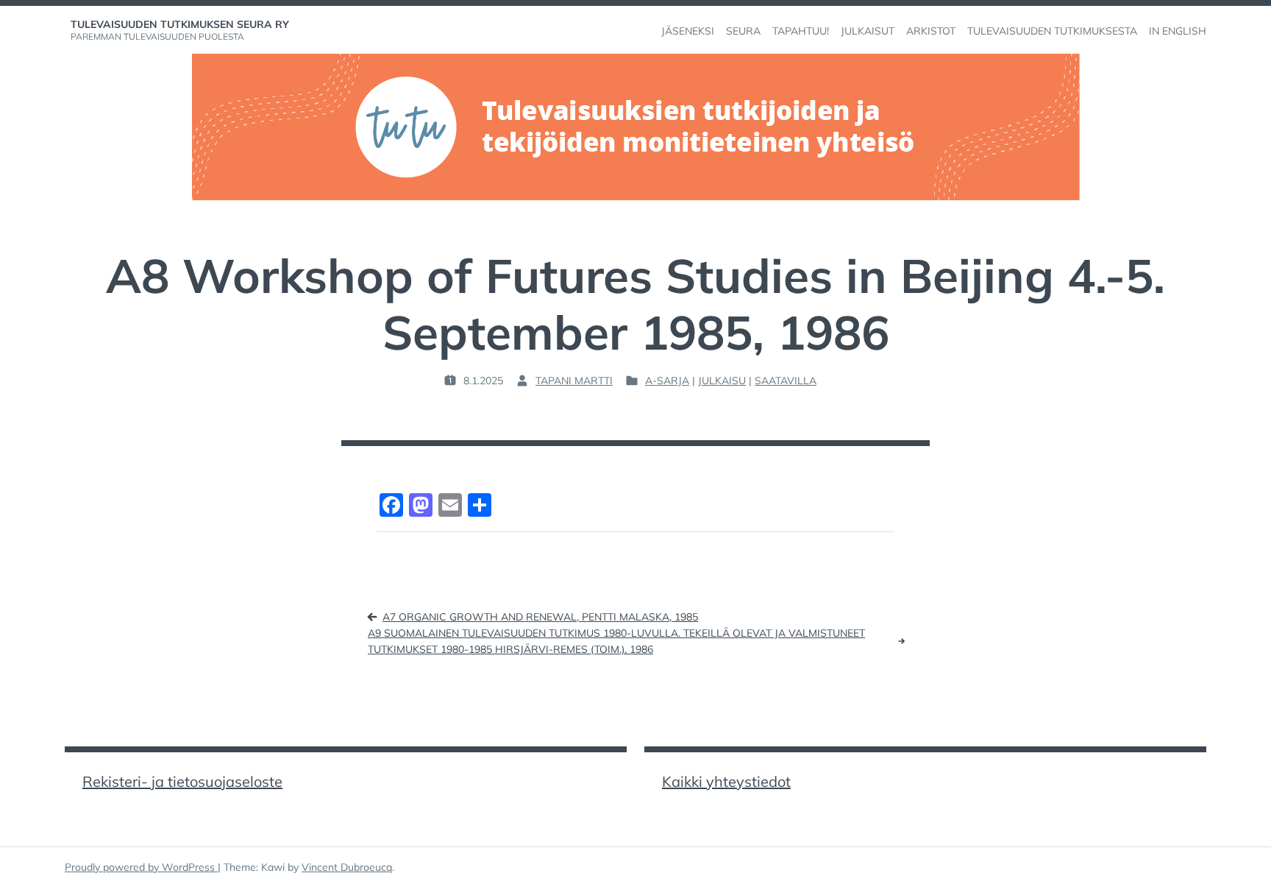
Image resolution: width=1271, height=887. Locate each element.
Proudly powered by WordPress (141, 867)
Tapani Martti (574, 380)
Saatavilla (785, 380)
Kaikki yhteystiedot (726, 781)
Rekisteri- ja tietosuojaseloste (182, 781)
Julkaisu (722, 380)
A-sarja (667, 380)
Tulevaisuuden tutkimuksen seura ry (180, 24)
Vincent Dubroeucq (347, 867)
